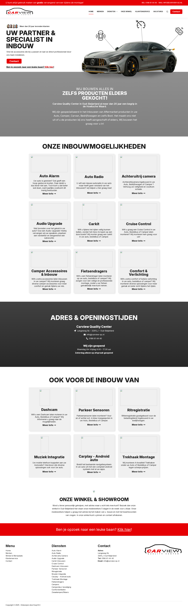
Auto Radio (56, 553)
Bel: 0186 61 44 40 (149, 3)
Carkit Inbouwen (58, 561)
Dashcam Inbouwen (60, 566)
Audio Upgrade (58, 558)
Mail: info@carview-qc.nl (170, 3)
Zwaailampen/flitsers (60, 592)
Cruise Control (58, 563)
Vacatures (158, 11)
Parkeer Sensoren (59, 569)
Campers (55, 584)
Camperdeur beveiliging (61, 587)
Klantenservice (142, 11)
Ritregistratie (57, 571)
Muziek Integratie (59, 574)
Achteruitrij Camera (60, 556)
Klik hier (49, 67)
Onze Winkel (126, 11)
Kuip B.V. (37, 605)
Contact (176, 11)
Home (91, 11)
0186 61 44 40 (108, 558)
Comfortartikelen (59, 590)
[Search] (167, 11)
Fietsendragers (58, 582)
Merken (100, 11)
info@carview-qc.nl (111, 561)
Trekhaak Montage (59, 579)
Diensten (111, 11)
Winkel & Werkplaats (14, 556)
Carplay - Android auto (61, 577)
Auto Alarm (56, 550)
